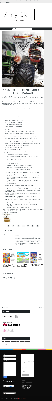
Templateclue (23, 398)
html (24, 368)
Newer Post (5, 307)
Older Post (41, 307)
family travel (25, 385)
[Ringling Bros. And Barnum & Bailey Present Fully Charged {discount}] (9, 262)
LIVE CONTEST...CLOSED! (7, 322)
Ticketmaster (13, 103)
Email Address (25, 362)
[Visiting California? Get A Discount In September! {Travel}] (23, 262)
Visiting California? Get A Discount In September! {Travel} (22, 265)
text (24, 371)
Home (5, 344)
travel (12, 341)
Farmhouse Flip (29, 382)
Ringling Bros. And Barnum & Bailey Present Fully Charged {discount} (9, 266)
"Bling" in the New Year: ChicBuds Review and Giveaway (14, 333)
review (8, 341)
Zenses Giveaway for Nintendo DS (10, 320)
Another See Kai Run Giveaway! (9, 328)
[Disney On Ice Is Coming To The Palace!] (37, 262)
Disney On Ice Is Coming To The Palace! (37, 265)
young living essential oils (24, 341)
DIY (3, 341)
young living (16, 341)
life (5, 341)
